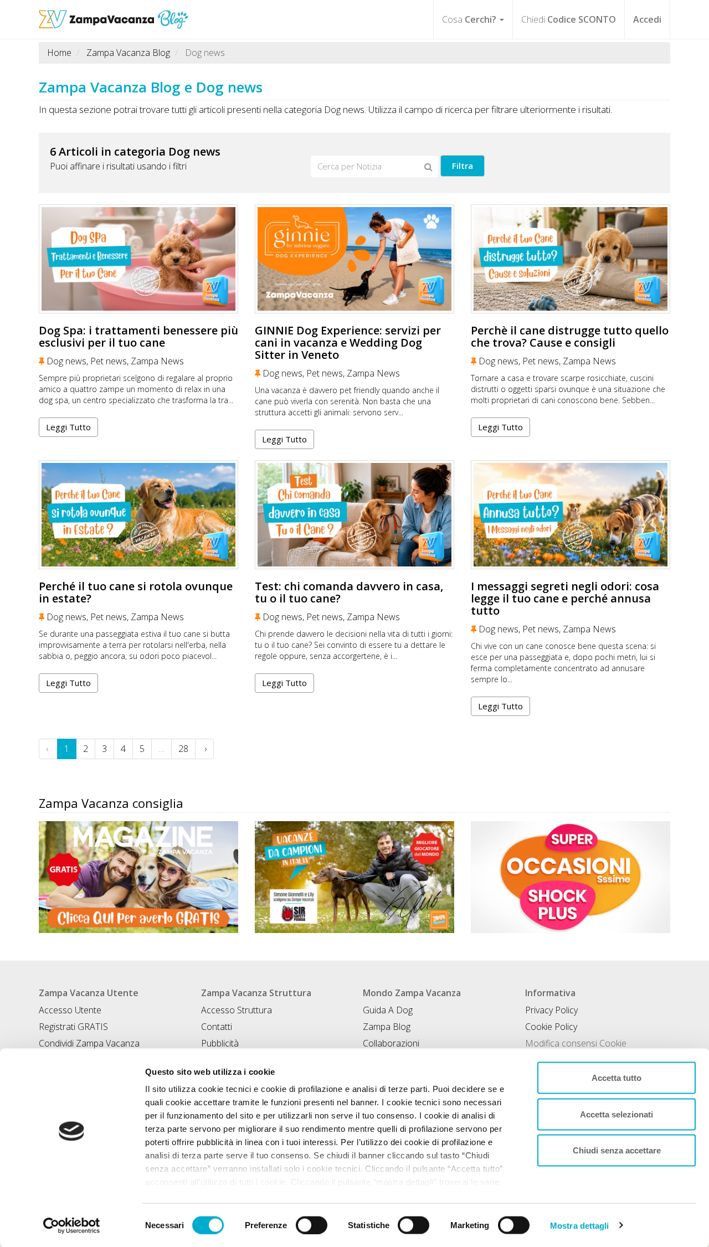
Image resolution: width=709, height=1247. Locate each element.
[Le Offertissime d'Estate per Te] (570, 877)
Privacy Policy (551, 1010)
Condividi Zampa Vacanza (89, 1043)
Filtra (462, 165)
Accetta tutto (616, 1078)
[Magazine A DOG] (138, 877)
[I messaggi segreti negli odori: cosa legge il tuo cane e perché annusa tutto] (570, 514)
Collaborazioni (391, 1043)
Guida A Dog (388, 1010)
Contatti (216, 1027)
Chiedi (568, 19)
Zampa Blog (386, 1027)
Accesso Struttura (236, 1010)
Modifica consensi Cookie (575, 1043)
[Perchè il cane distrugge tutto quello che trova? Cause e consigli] (570, 259)
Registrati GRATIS (73, 1027)
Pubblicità (220, 1043)
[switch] (311, 1225)
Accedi (647, 19)
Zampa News (157, 361)
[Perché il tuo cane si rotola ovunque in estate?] (138, 514)
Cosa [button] (469, 19)
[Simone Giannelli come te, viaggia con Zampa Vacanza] (354, 877)
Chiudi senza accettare (617, 1150)
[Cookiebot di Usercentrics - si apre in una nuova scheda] (71, 1225)
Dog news (66, 361)
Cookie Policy (551, 1027)
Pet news (108, 361)
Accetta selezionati (616, 1114)
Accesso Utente (70, 1010)
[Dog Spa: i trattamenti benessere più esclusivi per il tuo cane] (138, 259)
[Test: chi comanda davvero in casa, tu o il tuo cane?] (354, 514)
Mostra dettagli (579, 1225)
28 (183, 749)
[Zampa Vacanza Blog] (113, 14)
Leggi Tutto (68, 426)
